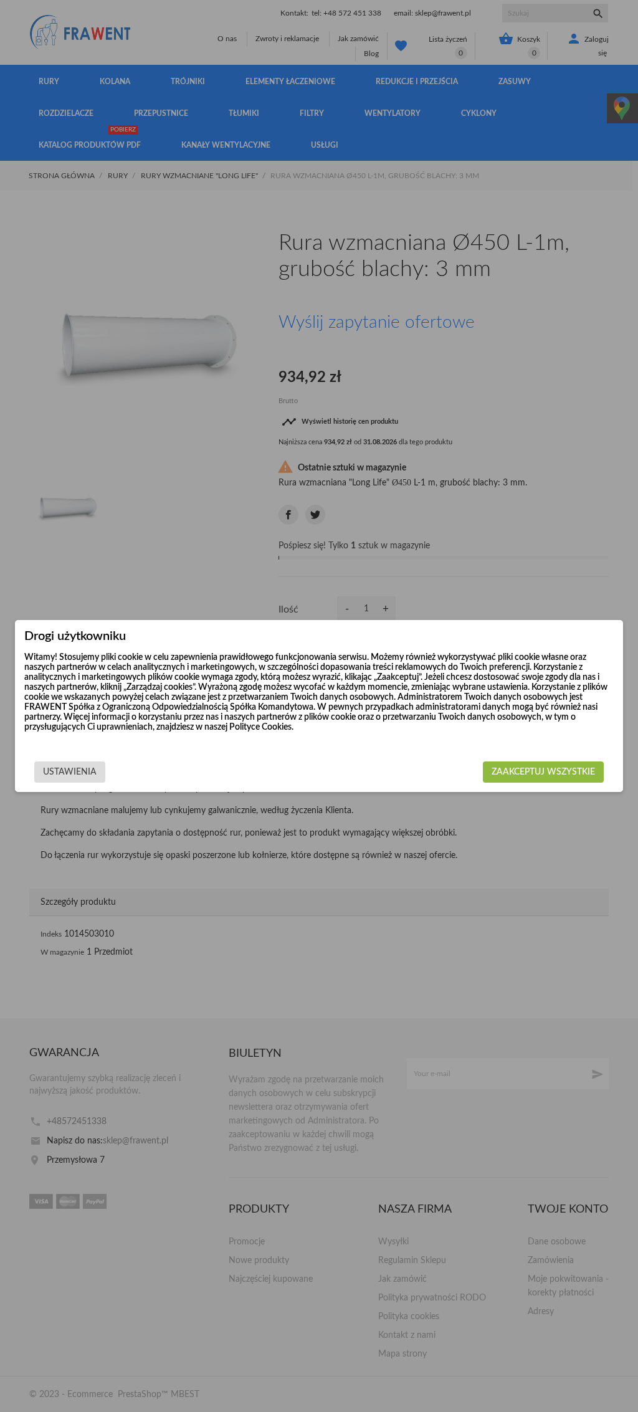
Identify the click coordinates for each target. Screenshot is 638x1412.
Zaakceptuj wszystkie (543, 772)
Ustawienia (70, 772)
